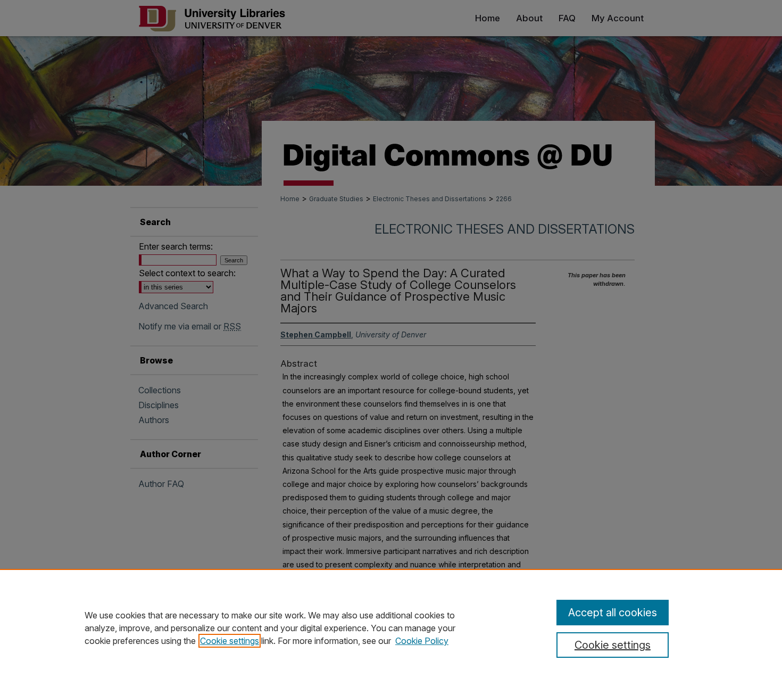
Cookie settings (229, 640)
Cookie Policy (421, 640)
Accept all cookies (612, 612)
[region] (391, 627)
